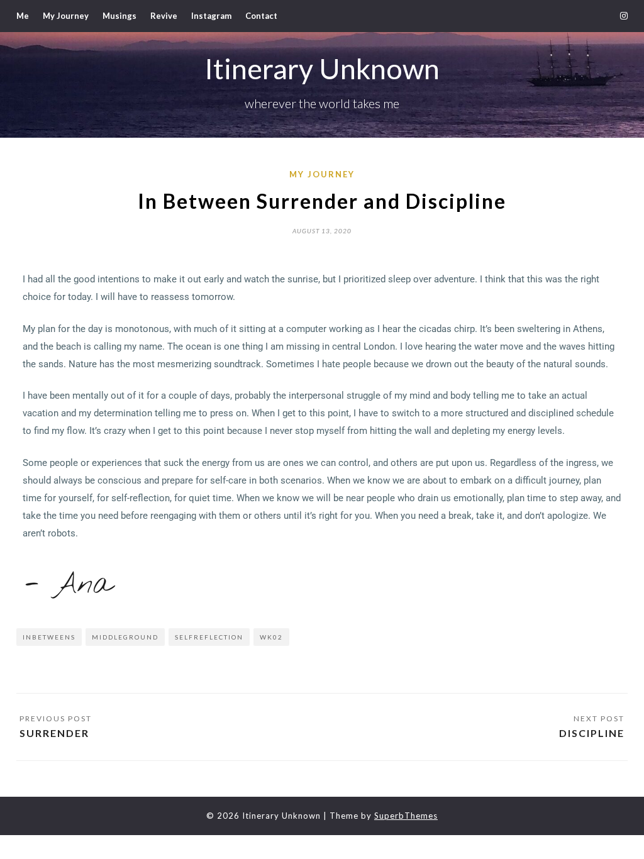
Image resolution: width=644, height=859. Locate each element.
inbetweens (49, 637)
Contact (261, 16)
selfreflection (209, 637)
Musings (119, 16)
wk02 (271, 637)
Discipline (592, 733)
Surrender (54, 733)
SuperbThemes (406, 816)
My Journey (66, 16)
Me (22, 16)
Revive (163, 16)
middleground (125, 637)
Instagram (211, 16)
